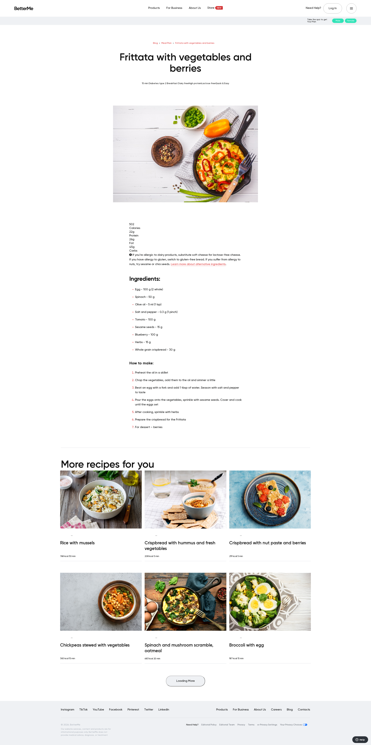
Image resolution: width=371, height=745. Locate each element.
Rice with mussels (77, 543)
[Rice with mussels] (101, 499)
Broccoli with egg (246, 645)
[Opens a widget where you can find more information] (360, 740)
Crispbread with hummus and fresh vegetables (180, 546)
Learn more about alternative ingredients (198, 264)
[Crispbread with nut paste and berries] (270, 499)
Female (350, 21)
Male (338, 21)
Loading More (185, 681)
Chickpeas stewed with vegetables (95, 645)
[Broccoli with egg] (270, 602)
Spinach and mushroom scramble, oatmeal (179, 648)
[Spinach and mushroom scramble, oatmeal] (185, 602)
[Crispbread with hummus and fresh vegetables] (185, 499)
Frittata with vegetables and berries (194, 43)
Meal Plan (166, 43)
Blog (155, 43)
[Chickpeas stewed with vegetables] (101, 602)
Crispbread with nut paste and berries (267, 543)
